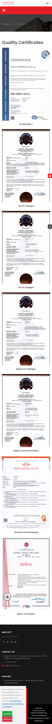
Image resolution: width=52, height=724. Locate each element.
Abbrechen (8, 719)
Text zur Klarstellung (38, 715)
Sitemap (39, 708)
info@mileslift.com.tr (11, 666)
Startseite (5, 24)
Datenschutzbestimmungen (38, 718)
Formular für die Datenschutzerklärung (39, 712)
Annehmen (8, 714)
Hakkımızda (38, 721)
